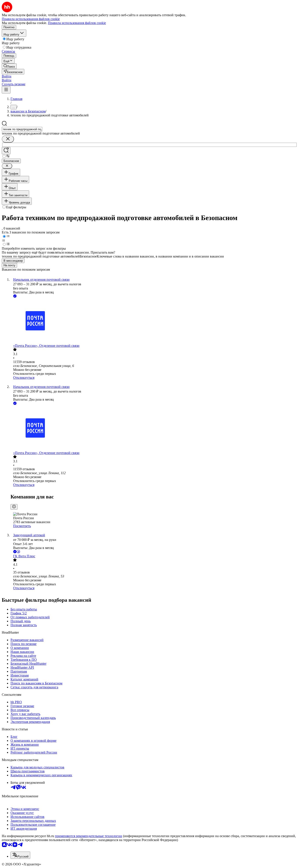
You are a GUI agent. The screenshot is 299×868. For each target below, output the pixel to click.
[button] (6, 76)
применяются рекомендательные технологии (88, 836)
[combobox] (22, 129)
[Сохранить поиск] (6, 150)
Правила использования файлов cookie (77, 23)
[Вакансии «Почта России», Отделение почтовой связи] (154, 321)
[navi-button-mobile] (6, 89)
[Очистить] (8, 139)
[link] (9, 66)
